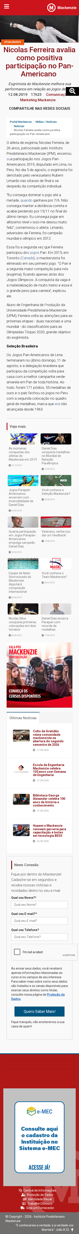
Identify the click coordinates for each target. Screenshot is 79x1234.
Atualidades (12, 42)
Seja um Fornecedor (40, 1208)
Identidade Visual (40, 1199)
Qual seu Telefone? (25, 930)
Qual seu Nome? (23, 897)
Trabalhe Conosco (39, 1203)
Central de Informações (39, 1190)
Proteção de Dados (40, 1195)
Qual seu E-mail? (24, 914)
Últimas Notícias (23, 718)
